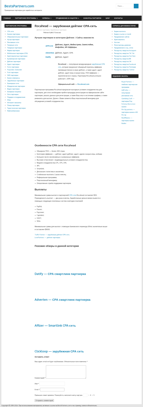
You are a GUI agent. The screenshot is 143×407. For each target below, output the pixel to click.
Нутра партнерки (13, 40)
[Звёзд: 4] (40, 32)
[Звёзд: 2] (37, 32)
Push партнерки (12, 72)
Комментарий (40, 378)
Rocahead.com (83, 84)
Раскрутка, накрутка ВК (122, 59)
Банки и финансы (13, 78)
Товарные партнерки (14, 48)
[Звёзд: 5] (42, 32)
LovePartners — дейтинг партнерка (47, 237)
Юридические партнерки (16, 86)
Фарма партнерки (13, 50)
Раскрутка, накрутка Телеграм (125, 67)
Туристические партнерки (16, 108)
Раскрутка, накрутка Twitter (124, 70)
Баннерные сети (13, 83)
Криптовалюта (119, 40)
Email (37, 390)
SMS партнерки (12, 75)
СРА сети (72, 195)
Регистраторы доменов (122, 45)
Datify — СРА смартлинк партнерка (60, 274)
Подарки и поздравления (16, 97)
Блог (108, 18)
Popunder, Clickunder (14, 70)
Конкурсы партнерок (92, 18)
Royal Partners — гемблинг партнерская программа (129, 84)
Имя (37, 384)
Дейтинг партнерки (43, 30)
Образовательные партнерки (17, 37)
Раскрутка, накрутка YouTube (124, 56)
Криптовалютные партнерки (17, 56)
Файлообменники (13, 111)
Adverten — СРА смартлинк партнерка (62, 299)
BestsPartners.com (19, 6)
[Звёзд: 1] (35, 32)
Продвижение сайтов (121, 37)
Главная (7, 18)
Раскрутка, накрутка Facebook (125, 64)
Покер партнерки (13, 105)
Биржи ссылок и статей (122, 34)
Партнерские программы (25, 18)
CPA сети (10, 31)
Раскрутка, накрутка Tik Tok (124, 53)
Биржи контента (120, 31)
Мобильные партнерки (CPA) (17, 53)
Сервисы (46, 18)
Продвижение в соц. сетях (123, 48)
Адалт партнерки (13, 64)
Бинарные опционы (14, 92)
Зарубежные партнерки (58, 30)
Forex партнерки (13, 67)
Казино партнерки (13, 34)
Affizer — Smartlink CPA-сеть (55, 325)
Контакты (118, 18)
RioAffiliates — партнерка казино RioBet (128, 120)
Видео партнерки (13, 89)
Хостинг (117, 42)
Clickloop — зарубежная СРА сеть (59, 351)
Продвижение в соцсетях (66, 18)
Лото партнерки (12, 94)
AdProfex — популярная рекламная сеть (127, 93)
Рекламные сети (13, 42)
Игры (9, 100)
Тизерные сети (12, 45)
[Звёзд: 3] (39, 32)
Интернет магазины (14, 103)
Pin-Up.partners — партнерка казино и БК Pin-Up (130, 112)
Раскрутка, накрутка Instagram (125, 50)
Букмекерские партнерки (16, 59)
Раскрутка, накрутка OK (122, 61)
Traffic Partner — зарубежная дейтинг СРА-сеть (52, 235)
